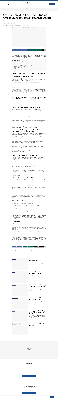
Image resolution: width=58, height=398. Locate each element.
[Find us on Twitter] (8, 4)
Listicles (19, 25)
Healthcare (44, 7)
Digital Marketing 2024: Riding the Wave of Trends (25, 242)
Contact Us (13, 0)
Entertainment (15, 7)
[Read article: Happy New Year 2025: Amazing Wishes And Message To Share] (20, 290)
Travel (33, 7)
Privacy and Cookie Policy (45, 396)
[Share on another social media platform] (45, 50)
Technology (51, 7)
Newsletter (29, 352)
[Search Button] (54, 0)
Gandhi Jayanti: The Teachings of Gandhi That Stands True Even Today (37, 312)
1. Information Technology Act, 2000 (18, 62)
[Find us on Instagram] (6, 3)
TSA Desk (5, 25)
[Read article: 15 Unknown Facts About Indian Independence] (14, 98)
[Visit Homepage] (29, 3)
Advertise (52, 3)
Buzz (22, 7)
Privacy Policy (29, 348)
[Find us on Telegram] (10, 3)
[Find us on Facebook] (4, 3)
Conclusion (14, 69)
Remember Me (25, 373)
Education (27, 7)
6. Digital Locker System (17, 68)
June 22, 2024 (11, 25)
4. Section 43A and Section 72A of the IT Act (20, 66)
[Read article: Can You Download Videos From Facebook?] (20, 329)
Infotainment (6, 7)
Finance (38, 7)
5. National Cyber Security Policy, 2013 (19, 67)
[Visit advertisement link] (29, 8)
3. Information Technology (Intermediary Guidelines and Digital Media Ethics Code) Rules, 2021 (28, 65)
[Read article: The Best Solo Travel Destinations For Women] (32, 98)
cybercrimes (43, 55)
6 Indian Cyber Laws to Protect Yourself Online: (19, 61)
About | (4, 0)
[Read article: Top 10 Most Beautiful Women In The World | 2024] (20, 303)
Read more (32, 319)
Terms (29, 349)
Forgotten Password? (25, 378)
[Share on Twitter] (43, 50)
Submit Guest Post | (8, 0)
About (29, 345)
